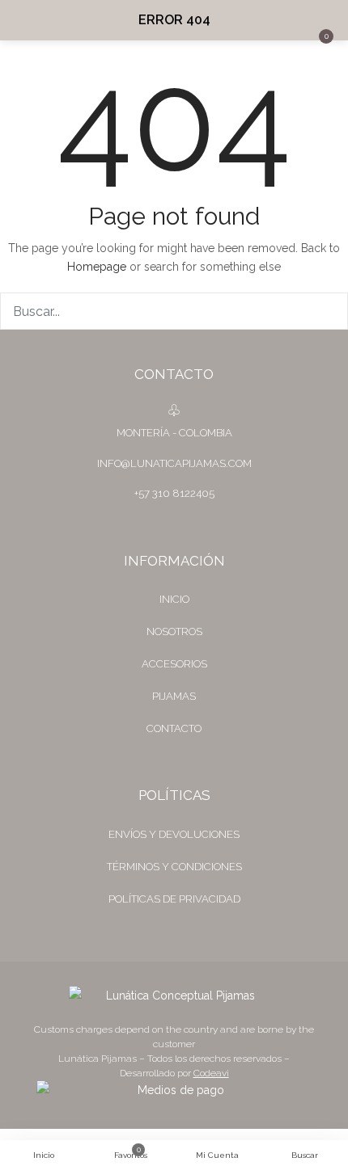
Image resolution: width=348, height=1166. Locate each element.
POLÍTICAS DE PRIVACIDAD (174, 899)
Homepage (96, 266)
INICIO (174, 599)
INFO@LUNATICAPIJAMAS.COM (174, 463)
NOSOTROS (174, 631)
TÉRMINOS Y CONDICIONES (174, 867)
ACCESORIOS (174, 664)
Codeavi (211, 1073)
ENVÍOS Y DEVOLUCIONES (174, 834)
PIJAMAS (174, 696)
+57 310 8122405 (174, 493)
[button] (324, 21)
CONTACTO (174, 728)
